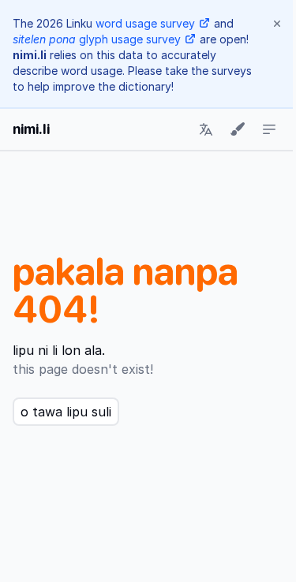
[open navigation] (269, 129)
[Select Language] (206, 129)
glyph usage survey (97, 39)
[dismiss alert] (277, 23)
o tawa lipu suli (66, 412)
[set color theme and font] (237, 129)
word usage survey (145, 23)
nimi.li (31, 129)
